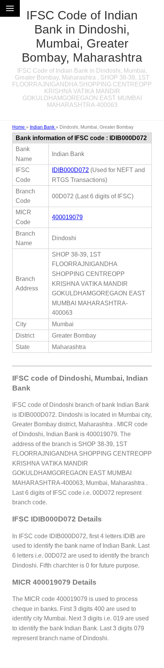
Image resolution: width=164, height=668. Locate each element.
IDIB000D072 (70, 170)
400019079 (67, 217)
